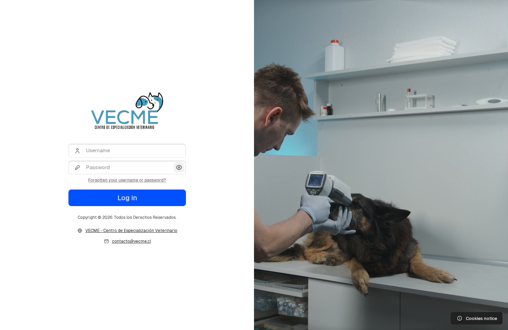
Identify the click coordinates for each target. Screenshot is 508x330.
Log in (127, 197)
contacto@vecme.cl (131, 241)
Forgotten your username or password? (127, 180)
